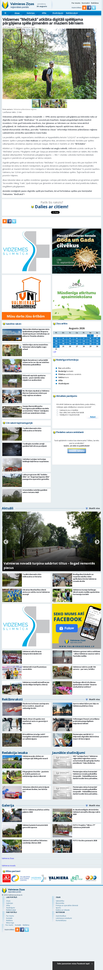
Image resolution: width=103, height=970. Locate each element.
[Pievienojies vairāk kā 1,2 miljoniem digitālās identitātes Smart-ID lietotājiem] (62, 740)
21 (84, 344)
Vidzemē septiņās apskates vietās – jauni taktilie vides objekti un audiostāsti (34, 377)
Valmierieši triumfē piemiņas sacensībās (34, 668)
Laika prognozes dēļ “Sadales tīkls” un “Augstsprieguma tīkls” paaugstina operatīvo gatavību (36, 476)
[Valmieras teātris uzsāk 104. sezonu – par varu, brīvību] (62, 672)
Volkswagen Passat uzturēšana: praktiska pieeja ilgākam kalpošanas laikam (86, 721)
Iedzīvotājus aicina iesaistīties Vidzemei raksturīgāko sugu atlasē (35, 346)
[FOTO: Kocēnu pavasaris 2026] (62, 846)
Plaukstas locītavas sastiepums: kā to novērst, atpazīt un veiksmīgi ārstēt (36, 705)
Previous (6, 542)
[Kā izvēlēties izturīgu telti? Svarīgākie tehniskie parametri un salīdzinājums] (12, 740)
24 (56, 346)
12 (70, 341)
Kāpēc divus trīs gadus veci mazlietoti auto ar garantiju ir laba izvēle (35, 721)
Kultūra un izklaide (63, 910)
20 (77, 344)
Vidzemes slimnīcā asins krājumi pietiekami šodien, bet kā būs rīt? (36, 789)
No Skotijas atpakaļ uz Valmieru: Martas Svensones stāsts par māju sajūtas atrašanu (36, 393)
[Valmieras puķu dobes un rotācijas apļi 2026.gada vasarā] (12, 762)
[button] (89, 9)
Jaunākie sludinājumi (68, 752)
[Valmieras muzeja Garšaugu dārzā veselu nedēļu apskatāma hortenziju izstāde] (62, 595)
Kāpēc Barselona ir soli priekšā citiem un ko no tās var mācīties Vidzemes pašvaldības (36, 362)
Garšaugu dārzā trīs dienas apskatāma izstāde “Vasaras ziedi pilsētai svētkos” (85, 684)
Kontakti (86, 3)
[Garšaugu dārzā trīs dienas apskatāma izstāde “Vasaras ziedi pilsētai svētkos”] (62, 688)
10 (56, 341)
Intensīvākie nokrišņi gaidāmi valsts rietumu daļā (35, 491)
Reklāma (95, 3)
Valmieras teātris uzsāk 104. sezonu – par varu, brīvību (84, 668)
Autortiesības (61, 916)
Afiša (44, 13)
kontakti (65, 371)
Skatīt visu (94, 508)
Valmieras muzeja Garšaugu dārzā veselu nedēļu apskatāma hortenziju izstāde (86, 592)
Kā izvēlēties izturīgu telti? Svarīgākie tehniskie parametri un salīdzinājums (35, 736)
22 (90, 344)
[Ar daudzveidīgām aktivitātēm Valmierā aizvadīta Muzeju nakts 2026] (62, 815)
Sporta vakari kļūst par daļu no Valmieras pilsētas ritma (86, 704)
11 (63, 341)
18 (63, 344)
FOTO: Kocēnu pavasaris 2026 (85, 840)
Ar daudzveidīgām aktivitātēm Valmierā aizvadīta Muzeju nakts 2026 (86, 811)
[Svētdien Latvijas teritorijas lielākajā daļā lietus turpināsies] (12, 465)
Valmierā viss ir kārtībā (69, 410)
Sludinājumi (57, 13)
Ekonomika (60, 903)
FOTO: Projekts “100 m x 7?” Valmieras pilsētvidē (84, 826)
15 (90, 341)
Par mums (76, 3)
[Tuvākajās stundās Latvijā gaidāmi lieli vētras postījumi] (12, 449)
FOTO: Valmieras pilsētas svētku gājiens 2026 (36, 810)
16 (97, 341)
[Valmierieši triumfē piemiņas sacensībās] (12, 672)
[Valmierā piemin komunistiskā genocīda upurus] (12, 831)
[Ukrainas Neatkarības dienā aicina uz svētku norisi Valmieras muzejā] (12, 595)
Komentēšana (61, 920)
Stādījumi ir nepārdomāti (70, 415)
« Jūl (54, 352)
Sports (58, 908)
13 (77, 341)
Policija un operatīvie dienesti (67, 905)
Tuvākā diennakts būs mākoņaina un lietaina (32, 429)
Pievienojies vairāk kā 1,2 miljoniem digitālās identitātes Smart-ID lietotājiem (86, 736)
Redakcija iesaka (14, 752)
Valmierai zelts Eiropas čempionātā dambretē (32, 652)
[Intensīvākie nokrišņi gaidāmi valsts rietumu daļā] (12, 496)
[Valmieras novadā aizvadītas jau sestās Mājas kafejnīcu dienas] (12, 688)
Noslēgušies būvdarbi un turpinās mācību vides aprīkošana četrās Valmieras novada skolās (84, 577)
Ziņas (17, 13)
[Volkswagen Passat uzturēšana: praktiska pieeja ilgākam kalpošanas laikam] (62, 725)
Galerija (8, 805)
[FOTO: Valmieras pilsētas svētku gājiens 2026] (12, 815)
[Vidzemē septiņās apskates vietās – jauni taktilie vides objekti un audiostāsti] (12, 381)
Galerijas (31, 13)
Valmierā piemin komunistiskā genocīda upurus (35, 826)
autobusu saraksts (69, 374)
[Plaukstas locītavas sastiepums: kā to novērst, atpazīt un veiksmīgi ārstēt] (12, 709)
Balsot (92, 417)
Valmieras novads (8, 865)
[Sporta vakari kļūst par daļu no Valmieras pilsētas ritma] (62, 709)
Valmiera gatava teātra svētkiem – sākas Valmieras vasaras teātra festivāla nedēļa (86, 653)
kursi (63, 377)
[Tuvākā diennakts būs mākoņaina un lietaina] (12, 434)
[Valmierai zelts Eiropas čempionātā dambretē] (12, 657)
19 (70, 344)
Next (97, 542)
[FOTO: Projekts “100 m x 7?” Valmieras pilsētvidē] (62, 831)
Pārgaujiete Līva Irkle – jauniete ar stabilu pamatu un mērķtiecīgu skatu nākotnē (36, 773)
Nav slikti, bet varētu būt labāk (72, 412)
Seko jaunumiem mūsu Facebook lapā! (73, 964)
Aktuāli (7, 508)
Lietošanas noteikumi (64, 918)
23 (97, 344)
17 (56, 344)
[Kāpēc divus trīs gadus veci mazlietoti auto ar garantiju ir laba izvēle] (12, 725)
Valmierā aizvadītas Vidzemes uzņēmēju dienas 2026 (35, 841)
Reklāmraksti (72, 13)
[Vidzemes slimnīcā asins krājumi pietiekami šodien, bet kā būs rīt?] (12, 793)
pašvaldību (64, 368)
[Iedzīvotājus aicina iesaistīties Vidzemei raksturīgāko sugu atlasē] (12, 350)
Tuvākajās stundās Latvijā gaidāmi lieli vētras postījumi (35, 444)
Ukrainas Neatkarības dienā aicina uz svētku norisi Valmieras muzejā (36, 592)
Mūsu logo (10, 923)
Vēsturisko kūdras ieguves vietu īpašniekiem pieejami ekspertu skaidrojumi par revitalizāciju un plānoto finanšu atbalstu (36, 332)
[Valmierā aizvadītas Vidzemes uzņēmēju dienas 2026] (12, 846)
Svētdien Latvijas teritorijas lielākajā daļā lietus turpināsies (36, 460)
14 (84, 341)
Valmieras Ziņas (8, 858)
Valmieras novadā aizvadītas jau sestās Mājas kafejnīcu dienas (36, 683)
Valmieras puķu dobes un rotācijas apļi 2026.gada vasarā (35, 757)
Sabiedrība (60, 901)
